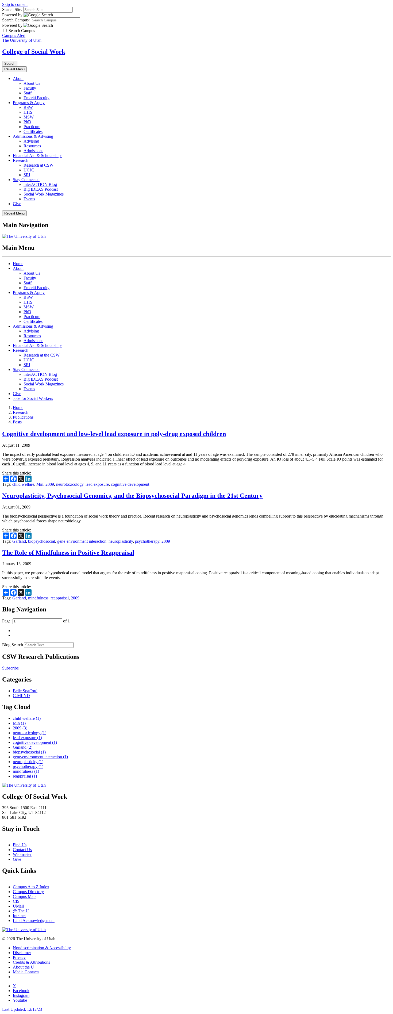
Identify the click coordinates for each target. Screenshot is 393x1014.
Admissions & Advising (33, 136)
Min (39, 484)
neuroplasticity (121, 541)
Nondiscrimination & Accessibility (42, 948)
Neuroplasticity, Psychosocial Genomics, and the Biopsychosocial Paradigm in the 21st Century (132, 495)
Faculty (30, 88)
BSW (28, 107)
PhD (27, 122)
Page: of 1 (36, 621)
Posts (17, 422)
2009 (49, 484)
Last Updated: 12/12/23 (22, 1009)
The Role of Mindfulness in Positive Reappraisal (68, 552)
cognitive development (130, 484)
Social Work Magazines (44, 194)
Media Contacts (26, 972)
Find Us (19, 845)
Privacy (19, 957)
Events (29, 199)
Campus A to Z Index (31, 887)
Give (17, 203)
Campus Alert (13, 35)
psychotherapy (147, 541)
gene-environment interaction (81, 541)
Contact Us (22, 849)
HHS (28, 112)
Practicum (32, 126)
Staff (28, 93)
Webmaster (22, 854)
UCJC (29, 170)
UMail (18, 906)
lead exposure (97, 484)
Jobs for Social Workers (33, 398)
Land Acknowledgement (34, 920)
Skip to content (15, 4)
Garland (19, 541)
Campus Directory (28, 891)
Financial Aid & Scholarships (37, 155)
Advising (31, 141)
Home (18, 263)
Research (20, 160)
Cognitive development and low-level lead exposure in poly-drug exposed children (114, 433)
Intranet (19, 915)
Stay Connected (26, 179)
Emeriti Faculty (36, 97)
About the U (23, 967)
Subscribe (10, 668)
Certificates (33, 131)
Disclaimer (22, 952)
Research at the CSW (42, 355)
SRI (27, 175)
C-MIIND (21, 695)
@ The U (21, 911)
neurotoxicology (69, 484)
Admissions (33, 150)
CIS (16, 901)
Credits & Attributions (31, 962)
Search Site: (12, 9)
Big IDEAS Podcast (41, 189)
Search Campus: (16, 20)
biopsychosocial (41, 541)
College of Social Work (33, 51)
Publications (23, 417)
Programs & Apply (29, 102)
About (18, 78)
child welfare (23, 484)
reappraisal (60, 598)
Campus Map (24, 896)
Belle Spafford (25, 690)
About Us (32, 83)
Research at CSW (38, 165)
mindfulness (38, 598)
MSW (29, 117)
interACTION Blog (40, 184)
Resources (32, 146)
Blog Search (12, 644)
